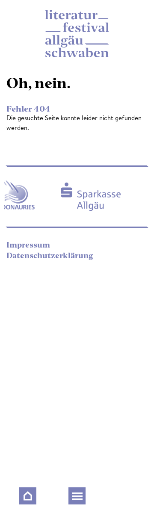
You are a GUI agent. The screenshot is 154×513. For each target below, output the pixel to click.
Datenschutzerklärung (49, 256)
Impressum (28, 245)
